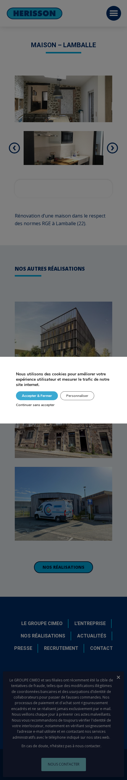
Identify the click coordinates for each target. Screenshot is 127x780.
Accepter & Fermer (37, 395)
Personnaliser (77, 395)
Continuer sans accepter (35, 405)
